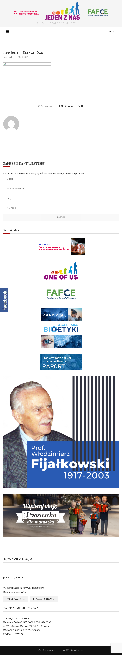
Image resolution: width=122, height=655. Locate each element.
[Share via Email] (82, 106)
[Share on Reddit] (72, 106)
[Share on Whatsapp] (75, 106)
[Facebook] (110, 31)
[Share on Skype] (79, 106)
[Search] (114, 31)
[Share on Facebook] (59, 106)
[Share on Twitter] (62, 106)
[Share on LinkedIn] (69, 106)
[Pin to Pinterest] (66, 106)
